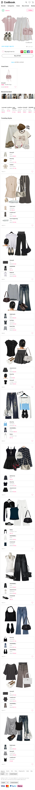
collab (27, 771)
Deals (18, 6)
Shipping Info (21, 771)
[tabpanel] (3, 103)
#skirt (3, 46)
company (3, 772)
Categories (11, 6)
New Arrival (25, 6)
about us (3, 771)
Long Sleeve (20, 109)
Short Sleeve (15, 110)
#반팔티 (7, 46)
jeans (3, 109)
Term (12, 771)
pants (8, 109)
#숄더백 (12, 46)
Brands (3, 6)
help (31, 771)
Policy (16, 771)
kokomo (7, 10)
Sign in (12, 62)
